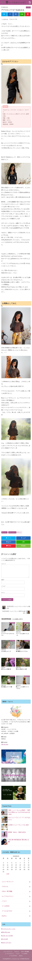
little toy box (4, 744)
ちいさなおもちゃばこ (15, 958)
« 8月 (7, 874)
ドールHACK (5, 906)
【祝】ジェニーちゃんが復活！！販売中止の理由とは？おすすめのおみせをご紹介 (19, 812)
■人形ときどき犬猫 (7, 935)
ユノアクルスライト (8, 896)
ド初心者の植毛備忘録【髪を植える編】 (18, 840)
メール (3, 586)
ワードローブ (13, 532)
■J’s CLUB (4, 939)
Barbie (19, 532)
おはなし (4, 915)
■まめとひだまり (6, 942)
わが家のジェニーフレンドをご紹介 (18, 825)
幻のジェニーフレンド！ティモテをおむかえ (19, 818)
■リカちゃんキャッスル (8, 929)
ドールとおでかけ (7, 911)
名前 (2, 579)
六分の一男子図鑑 (7, 891)
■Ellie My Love (5, 932)
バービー (5, 532)
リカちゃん (5, 886)
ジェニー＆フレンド (8, 881)
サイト (3, 592)
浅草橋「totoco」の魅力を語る (17, 832)
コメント (3, 563)
